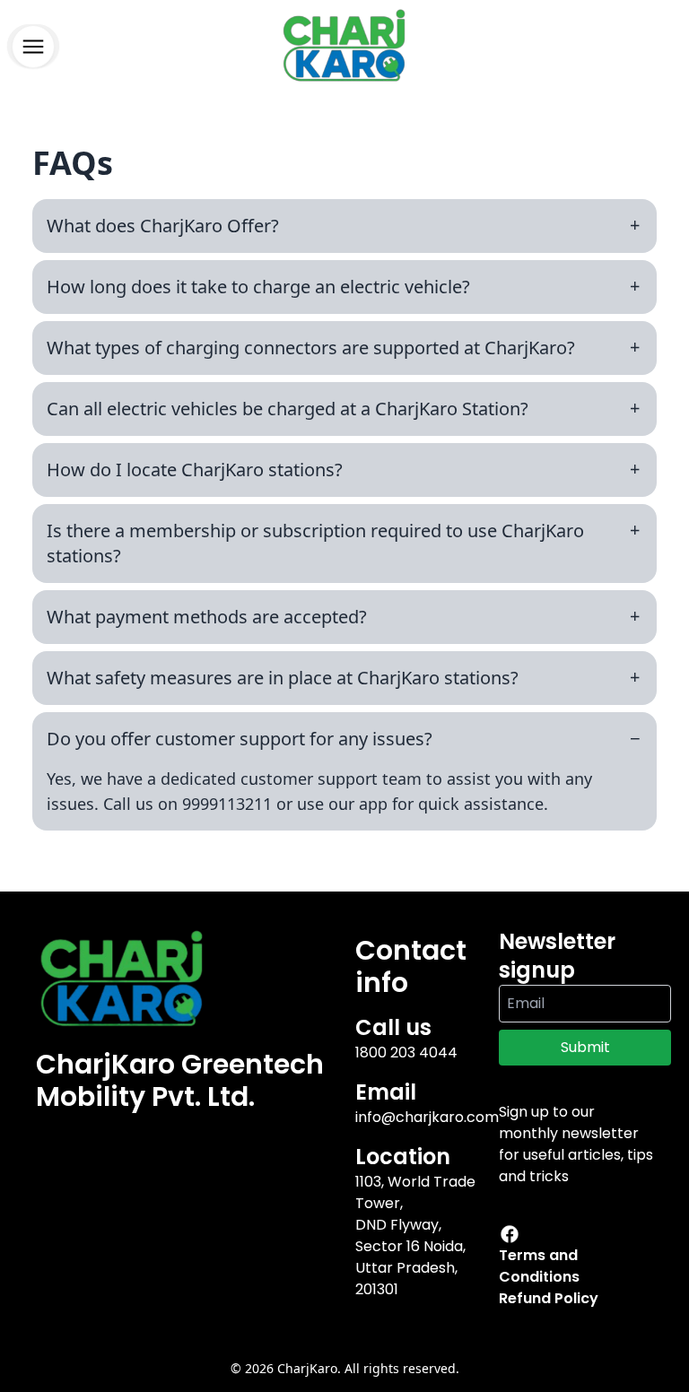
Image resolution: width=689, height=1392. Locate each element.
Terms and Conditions (539, 1266)
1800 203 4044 (406, 1052)
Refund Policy (548, 1298)
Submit (585, 1047)
